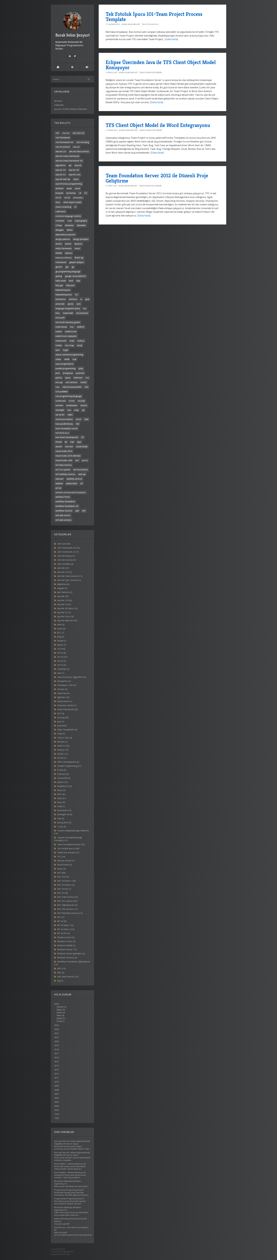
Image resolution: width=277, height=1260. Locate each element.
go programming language (68, 271)
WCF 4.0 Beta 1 (66, 880)
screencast (61, 400)
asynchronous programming (69, 183)
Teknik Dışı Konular (68, 852)
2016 (56, 1057)
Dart (60, 673)
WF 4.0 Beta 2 (65, 929)
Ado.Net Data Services (69, 576)
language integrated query (68, 308)
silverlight (60, 410)
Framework (61, 262)
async (76, 179)
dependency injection (65, 234)
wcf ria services (80, 469)
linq (84, 308)
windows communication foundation (71, 492)
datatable (81, 225)
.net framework (63, 137)
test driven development (67, 437)
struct (78, 419)
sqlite (70, 414)
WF (60, 917)
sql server (60, 414)
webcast (59, 478)
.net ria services (63, 146)
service (84, 405)
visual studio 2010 (64, 451)
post (58, 373)
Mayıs (59, 1009)
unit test (69, 446)
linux (58, 313)
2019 (56, 1045)
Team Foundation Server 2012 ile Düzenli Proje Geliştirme (157, 178)
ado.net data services (79, 151)
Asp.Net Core (65, 616)
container (60, 220)
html (71, 280)
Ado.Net (63, 568)
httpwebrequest (63, 290)
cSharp (59, 225)
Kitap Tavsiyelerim (67, 729)
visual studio (82, 446)
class (58, 202)
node (72, 340)
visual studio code (64, 460)
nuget (65, 350)
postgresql (68, 373)
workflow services (64, 510)
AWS (60, 624)
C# (85, 193)
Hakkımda (58, 105)
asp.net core (74, 174)
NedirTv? (63, 745)
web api (82, 474)
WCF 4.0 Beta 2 (66, 884)
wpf (77, 510)
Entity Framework (67, 709)
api (70, 165)
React (61, 790)
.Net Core (63, 543)
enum (77, 248)
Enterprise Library (66, 705)
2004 (56, 1106)
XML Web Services (67, 976)
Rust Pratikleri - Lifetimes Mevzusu (68, 1164)
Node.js (63, 749)
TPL (61, 856)
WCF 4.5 (62, 893)
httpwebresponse (64, 294)
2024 (56, 1029)
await (69, 188)
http (78, 280)
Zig (60, 980)
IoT (76, 294)
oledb (66, 359)
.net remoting (82, 142)
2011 (56, 1077)
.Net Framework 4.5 (68, 551)
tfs (82, 437)
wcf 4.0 (85, 460)
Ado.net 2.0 (64, 572)
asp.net (78, 165)
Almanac (58, 101)
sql (83, 410)
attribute (59, 188)
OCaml (62, 757)
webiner (59, 483)
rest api (59, 382)
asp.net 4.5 (61, 174)
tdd (77, 423)
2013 (56, 1069)
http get (59, 285)
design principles (80, 239)
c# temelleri (78, 198)
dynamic (78, 243)
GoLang (63, 717)
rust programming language (69, 396)
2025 (56, 1025)
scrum (72, 400)
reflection (78, 377)
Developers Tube (66, 685)
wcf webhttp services (65, 474)
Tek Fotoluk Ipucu (68, 848)
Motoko (62, 741)
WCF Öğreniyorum (67, 905)
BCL (60, 632)
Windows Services (67, 957)
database (69, 225)
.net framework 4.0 (64, 142)
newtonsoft (61, 340)
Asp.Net (63, 596)
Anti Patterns (64, 592)
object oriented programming (69, 354)
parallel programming (65, 368)
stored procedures (64, 419)
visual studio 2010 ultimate (68, 455)
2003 (56, 1110)
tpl (66, 441)
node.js (80, 340)
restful (83, 382)
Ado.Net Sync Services (69, 580)
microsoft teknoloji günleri (68, 322)
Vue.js (61, 868)
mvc (72, 326)
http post (70, 285)
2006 (56, 1098)
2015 (56, 1061)
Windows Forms (66, 941)
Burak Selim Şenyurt (72, 35)
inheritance (61, 299)
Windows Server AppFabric (71, 953)
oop (74, 359)
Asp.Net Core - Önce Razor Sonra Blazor (71, 1227)
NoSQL (62, 753)
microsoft (60, 317)
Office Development (68, 762)
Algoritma (63, 584)
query (67, 377)
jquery (70, 303)
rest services (71, 382)
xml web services (63, 520)
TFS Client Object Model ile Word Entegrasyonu (158, 125)
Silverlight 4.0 (64, 814)
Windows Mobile (66, 945)
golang (59, 276)
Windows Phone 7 (67, 949)
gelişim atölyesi (76, 262)
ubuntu (59, 446)
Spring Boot (64, 822)
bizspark (59, 193)
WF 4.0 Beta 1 (65, 925)
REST (61, 794)
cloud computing (63, 206)
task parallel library (64, 423)
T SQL (61, 826)
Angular (62, 588)
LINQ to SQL (64, 737)
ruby (57, 387)
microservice (82, 313)
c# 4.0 (67, 197)
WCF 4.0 (63, 876)
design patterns (63, 239)
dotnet (68, 243)
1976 (56, 1114)
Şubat (59, 1018)
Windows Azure (66, 937)
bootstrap (71, 193)
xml (83, 510)
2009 (56, 1085)
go (73, 266)
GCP (60, 713)
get (67, 266)
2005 (56, 1102)
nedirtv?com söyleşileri (66, 336)
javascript (60, 303)
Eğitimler (63, 697)
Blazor (61, 644)
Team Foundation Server (71, 844)
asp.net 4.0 (74, 170)
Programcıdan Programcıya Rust (67, 1190)
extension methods (64, 258)
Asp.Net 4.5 (64, 612)
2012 (56, 1073)
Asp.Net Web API (67, 620)
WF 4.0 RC (63, 933)
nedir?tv (80, 326)
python (59, 377)
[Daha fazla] (171, 39)
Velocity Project (66, 860)
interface (73, 299)
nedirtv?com (70, 331)
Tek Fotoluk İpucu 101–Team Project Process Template (154, 17)
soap (76, 410)
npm (58, 350)
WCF (61, 872)
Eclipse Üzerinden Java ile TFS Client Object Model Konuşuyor (161, 65)
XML (60, 972)
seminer (59, 405)
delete (70, 230)
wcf (77, 460)
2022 (56, 1033)
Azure (61, 628)
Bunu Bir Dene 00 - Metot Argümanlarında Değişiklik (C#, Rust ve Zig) (72, 1142)
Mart (59, 1015)
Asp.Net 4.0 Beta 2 (67, 608)
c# (80, 193)
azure (77, 188)
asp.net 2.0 (61, 170)
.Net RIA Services (66, 560)
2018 (56, 1049)
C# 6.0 (61, 661)
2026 (60, 1012)
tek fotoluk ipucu (62, 433)
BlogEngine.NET (67, 1251)
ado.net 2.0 (61, 151)
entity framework (64, 248)
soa (69, 410)
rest (87, 378)
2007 (56, 1093)
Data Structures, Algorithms (71, 677)
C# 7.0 (61, 665)
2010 (56, 1081)
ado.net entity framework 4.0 (69, 160)
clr (75, 206)
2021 (56, 1037)
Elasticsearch (64, 701)
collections (60, 211)
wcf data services (64, 465)
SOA (60, 818)
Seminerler (64, 810)
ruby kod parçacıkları (72, 387)
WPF (61, 968)
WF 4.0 (62, 921)
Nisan (59, 1012)
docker (59, 243)
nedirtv (59, 331)
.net (57, 133)
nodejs (59, 345)
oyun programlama (64, 363)
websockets (71, 483)
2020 (56, 1041)
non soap (69, 345)
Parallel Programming (69, 766)
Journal (62, 725)
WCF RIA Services (67, 909)
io (81, 299)
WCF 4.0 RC (64, 888)
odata (58, 359)
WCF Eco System (67, 901)
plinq (81, 368)
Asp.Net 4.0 (64, 604)
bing (60, 636)
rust (86, 387)
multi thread (61, 326)
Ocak (59, 1021)
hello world (61, 280)
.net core (65, 133)
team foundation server (67, 428)
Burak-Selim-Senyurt (131, 24)
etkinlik (59, 253)
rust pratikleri (62, 391)
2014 (56, 1065)
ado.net (76, 147)
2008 (56, 1089)
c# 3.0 (58, 197)
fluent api (79, 257)
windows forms (63, 496)
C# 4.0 (62, 656)
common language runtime (68, 216)
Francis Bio (65, 1254)
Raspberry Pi (64, 786)
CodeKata (63, 669)
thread (59, 441)
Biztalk (61, 640)
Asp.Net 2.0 (64, 600)
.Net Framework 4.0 (68, 547)
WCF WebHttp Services (70, 913)
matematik (68, 313)
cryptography (81, 220)
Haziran (60, 1006)
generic (59, 266)
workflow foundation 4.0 (67, 506)
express (68, 253)
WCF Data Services (67, 897)
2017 (56, 1053)
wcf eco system (63, 469)
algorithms (60, 165)
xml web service (63, 515)
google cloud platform (75, 276)
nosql (79, 345)
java (87, 299)
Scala (61, 806)
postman (80, 373)
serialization (71, 405)
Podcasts (63, 774)
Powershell (63, 778)
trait (72, 441)
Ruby (61, 798)
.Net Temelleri (65, 564)
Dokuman (63, 693)
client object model (72, 202)
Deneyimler (64, 681)
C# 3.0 (61, 652)
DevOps (62, 689)
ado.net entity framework (67, 156)
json (79, 303)
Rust (61, 802)
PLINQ (61, 770)
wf (81, 483)
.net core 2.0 (78, 133)
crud (70, 220)
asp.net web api (63, 179)
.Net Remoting (66, 555)
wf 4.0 (58, 488)
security (81, 400)
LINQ (61, 733)
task (86, 419)
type (79, 441)
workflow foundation (65, 501)
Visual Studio (64, 864)
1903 (56, 1118)
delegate (60, 230)
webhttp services (74, 478)
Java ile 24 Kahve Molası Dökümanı (70, 109)
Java (60, 721)
